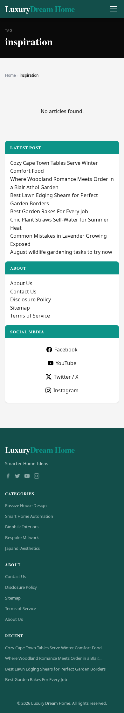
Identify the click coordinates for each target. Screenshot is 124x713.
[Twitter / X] (17, 476)
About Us (21, 283)
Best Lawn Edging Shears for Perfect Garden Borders (55, 669)
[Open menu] (113, 9)
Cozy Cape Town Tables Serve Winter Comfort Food (53, 648)
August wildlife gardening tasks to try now (61, 251)
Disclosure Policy (30, 299)
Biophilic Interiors (21, 527)
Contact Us (23, 291)
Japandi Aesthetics (22, 548)
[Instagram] (36, 476)
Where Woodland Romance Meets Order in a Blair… (53, 658)
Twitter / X (66, 376)
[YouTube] (27, 476)
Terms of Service (30, 315)
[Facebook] (8, 476)
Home (10, 75)
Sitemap (20, 307)
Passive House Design (26, 505)
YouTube (66, 363)
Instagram (66, 390)
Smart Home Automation (29, 516)
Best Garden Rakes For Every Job (49, 211)
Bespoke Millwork (22, 537)
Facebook (66, 349)
